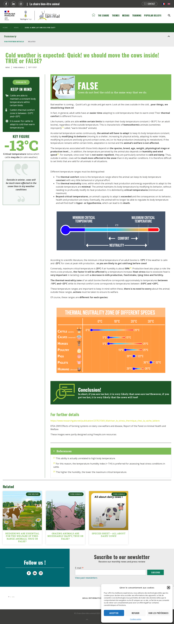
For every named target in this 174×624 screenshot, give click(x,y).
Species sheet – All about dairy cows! (108, 534)
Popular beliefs (152, 15)
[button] (168, 587)
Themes (115, 15)
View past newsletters (86, 577)
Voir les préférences (158, 612)
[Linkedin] (13, 3)
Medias (125, 15)
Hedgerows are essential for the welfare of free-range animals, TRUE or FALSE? (22, 537)
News (16, 27)
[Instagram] (20, 3)
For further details (14, 41)
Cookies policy (135, 619)
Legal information (92, 598)
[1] (63, 127)
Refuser (135, 612)
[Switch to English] (169, 4)
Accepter (113, 612)
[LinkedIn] (35, 573)
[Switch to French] (163, 4)
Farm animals (19, 67)
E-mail (79, 567)
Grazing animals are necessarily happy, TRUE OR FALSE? (65, 536)
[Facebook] (6, 3)
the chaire (103, 15)
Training (136, 15)
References (64, 451)
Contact (151, 3)
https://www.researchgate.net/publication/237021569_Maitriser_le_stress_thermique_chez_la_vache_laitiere (105, 420)
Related (31, 41)
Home (5, 27)
